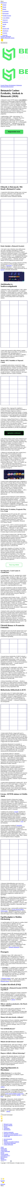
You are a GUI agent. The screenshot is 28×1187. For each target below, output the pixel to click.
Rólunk (5, 1140)
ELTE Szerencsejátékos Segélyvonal (14, 1093)
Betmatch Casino (8, 1124)
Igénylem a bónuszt (14, 433)
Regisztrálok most (14, 131)
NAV (22, 821)
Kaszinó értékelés (8, 1125)
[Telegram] (1, 1118)
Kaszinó (3, 85)
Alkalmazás (19, 85)
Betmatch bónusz (5, 981)
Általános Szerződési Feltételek (11, 1141)
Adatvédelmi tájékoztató (10, 1143)
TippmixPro (9, 265)
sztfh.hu (13, 999)
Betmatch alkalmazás (14, 947)
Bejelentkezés (12, 85)
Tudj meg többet (14, 565)
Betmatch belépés (6, 978)
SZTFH (3, 269)
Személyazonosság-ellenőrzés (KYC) (13, 1135)
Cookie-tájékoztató (8, 1144)
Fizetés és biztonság (8, 1132)
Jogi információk (8, 1139)
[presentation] (14, 1179)
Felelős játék (7, 1136)
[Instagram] (1, 1116)
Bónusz (7, 85)
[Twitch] (2, 1121)
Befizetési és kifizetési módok (11, 1133)
